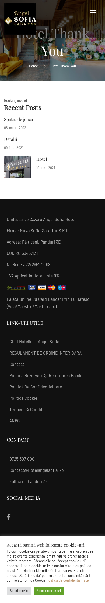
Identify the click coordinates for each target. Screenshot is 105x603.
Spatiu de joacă (18, 119)
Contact (16, 364)
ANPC (14, 420)
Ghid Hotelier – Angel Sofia (34, 341)
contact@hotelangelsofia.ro (36, 470)
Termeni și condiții (27, 409)
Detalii (10, 139)
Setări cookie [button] (19, 590)
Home (33, 65)
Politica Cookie (23, 398)
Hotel (41, 159)
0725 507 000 (21, 459)
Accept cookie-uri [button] (49, 590)
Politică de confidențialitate (35, 387)
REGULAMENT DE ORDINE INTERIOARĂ (45, 353)
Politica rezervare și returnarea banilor (46, 375)
